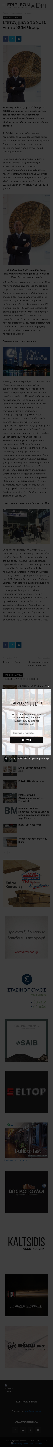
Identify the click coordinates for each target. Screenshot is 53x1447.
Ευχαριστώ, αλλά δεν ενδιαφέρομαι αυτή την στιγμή (26, 758)
